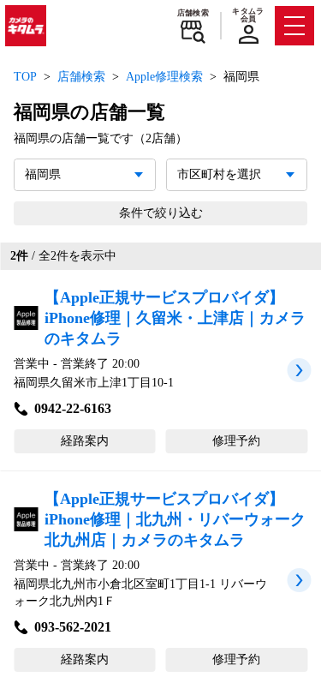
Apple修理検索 (164, 76)
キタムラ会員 (248, 15)
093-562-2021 (72, 627)
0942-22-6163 (72, 408)
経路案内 (85, 440)
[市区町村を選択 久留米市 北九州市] (237, 175)
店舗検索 (193, 13)
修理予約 (236, 440)
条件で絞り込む (161, 213)
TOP (25, 76)
